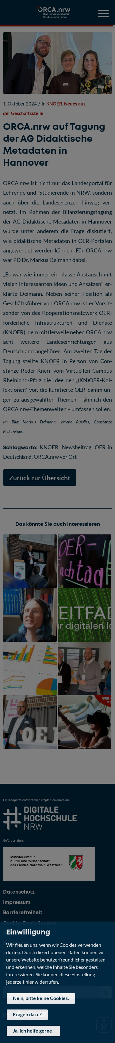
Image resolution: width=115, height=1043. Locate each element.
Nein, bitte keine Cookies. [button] (41, 998)
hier (29, 981)
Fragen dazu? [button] (27, 1014)
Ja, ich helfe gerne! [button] (33, 1030)
